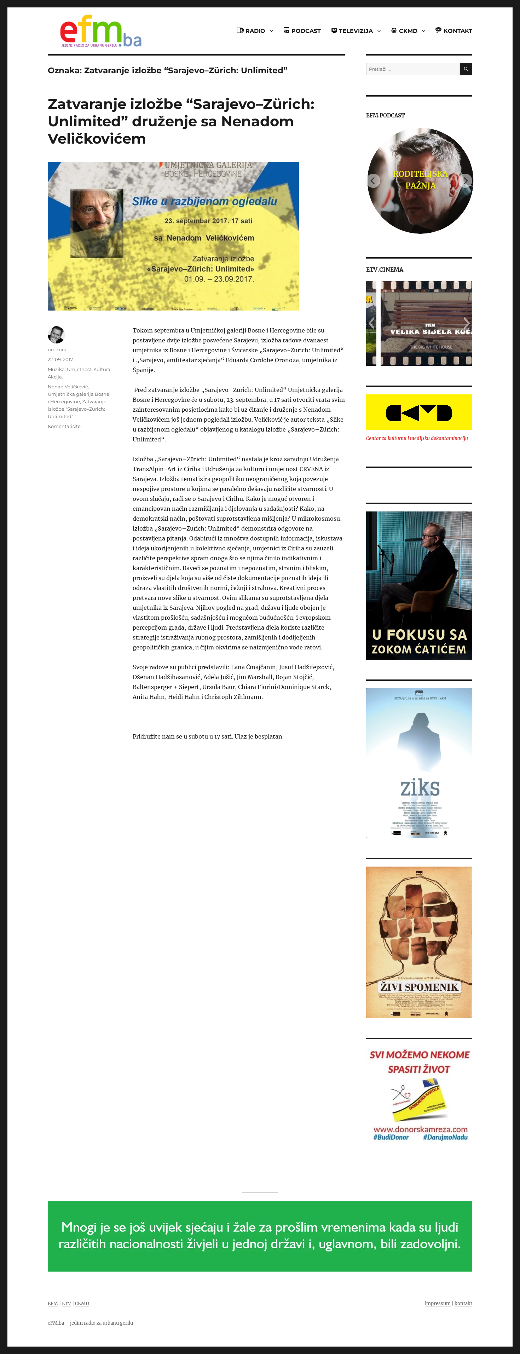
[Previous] (373, 181)
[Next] (465, 181)
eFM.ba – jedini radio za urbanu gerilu (90, 1323)
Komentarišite (64, 426)
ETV (66, 1304)
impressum (438, 1304)
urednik (57, 349)
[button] (371, 323)
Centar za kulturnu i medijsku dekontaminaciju (417, 438)
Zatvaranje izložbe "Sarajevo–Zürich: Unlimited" (77, 409)
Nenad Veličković (68, 386)
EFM (53, 1304)
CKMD (82, 1304)
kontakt (463, 1304)
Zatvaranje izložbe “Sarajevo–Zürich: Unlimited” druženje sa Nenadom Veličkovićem (181, 121)
